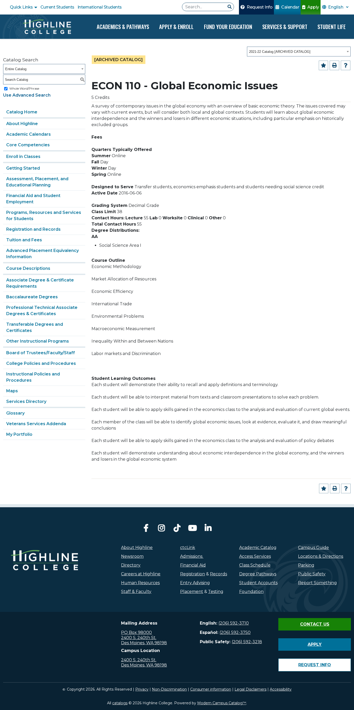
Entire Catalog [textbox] (15, 69)
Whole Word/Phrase (24, 88)
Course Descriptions (28, 268)
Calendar (289, 7)
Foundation (251, 591)
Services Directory (26, 401)
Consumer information (210, 689)
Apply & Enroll (176, 27)
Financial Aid (193, 565)
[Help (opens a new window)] (345, 65)
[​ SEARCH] (230, 7)
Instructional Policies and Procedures (33, 377)
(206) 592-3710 (233, 623)
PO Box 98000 (136, 632)
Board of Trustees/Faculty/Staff (40, 352)
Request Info (259, 7)
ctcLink (187, 547)
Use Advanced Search (27, 95)
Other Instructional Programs (37, 341)
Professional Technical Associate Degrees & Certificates (41, 310)
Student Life (331, 27)
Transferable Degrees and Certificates (34, 327)
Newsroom (132, 556)
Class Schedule (255, 565)
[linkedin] (208, 529)
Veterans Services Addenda (36, 423)
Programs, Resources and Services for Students (43, 215)
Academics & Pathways (123, 27)
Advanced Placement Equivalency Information (42, 253)
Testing (215, 591)
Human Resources (140, 582)
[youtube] (192, 529)
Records (218, 573)
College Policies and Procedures (41, 363)
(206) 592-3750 (235, 632)
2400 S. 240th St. (138, 637)
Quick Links (22, 7)
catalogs (120, 703)
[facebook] (146, 529)
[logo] (44, 572)
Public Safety (311, 573)
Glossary (15, 413)
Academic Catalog (258, 547)
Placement (191, 591)
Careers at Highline (140, 573)
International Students (99, 7)
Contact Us (314, 624)
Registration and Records (33, 229)
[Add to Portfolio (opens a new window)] (323, 65)
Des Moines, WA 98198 (144, 642)
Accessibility (281, 689)
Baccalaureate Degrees (32, 296)
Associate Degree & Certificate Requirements (40, 283)
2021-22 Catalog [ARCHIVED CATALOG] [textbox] (279, 52)
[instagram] (161, 529)
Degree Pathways (257, 573)
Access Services (255, 556)
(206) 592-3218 (247, 641)
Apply (313, 7)
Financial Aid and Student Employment (33, 198)
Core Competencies (28, 144)
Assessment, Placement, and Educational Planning (37, 181)
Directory (130, 565)
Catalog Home (21, 112)
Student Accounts (258, 582)
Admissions (191, 556)
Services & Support (284, 27)
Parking (306, 565)
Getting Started (23, 168)
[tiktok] (177, 529)
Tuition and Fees (24, 239)
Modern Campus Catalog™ (221, 703)
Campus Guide (313, 547)
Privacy (141, 689)
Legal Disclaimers (250, 689)
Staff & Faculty (136, 591)
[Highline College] (47, 27)
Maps (12, 390)
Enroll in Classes (23, 156)
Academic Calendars (28, 134)
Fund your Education (228, 27)
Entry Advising (195, 582)
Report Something (317, 582)
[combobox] (299, 51)
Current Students (57, 7)
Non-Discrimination (169, 689)
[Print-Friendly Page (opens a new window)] (334, 65)
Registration (192, 573)
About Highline (22, 123)
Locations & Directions (320, 556)
